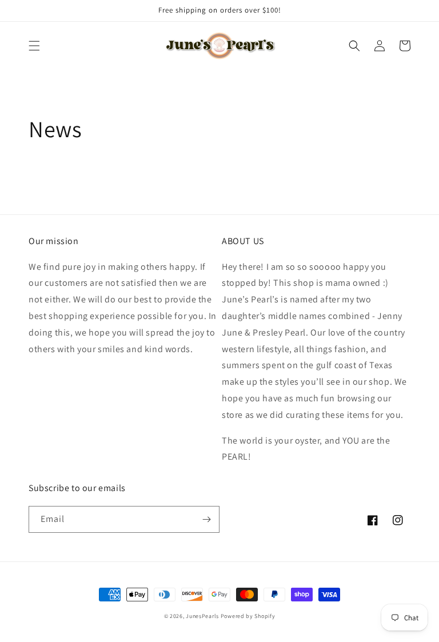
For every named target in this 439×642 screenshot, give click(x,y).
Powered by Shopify (248, 616)
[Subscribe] (206, 519)
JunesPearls (202, 616)
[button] (34, 45)
